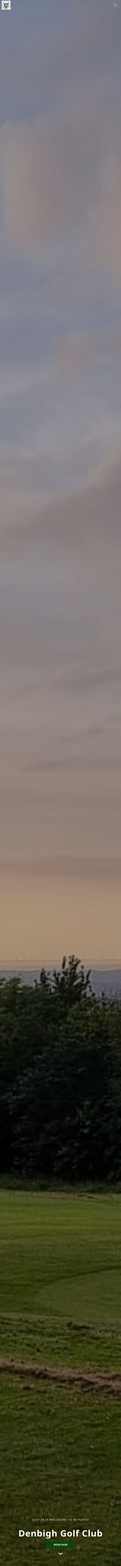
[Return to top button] (115, 1560)
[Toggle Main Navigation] (115, 5)
